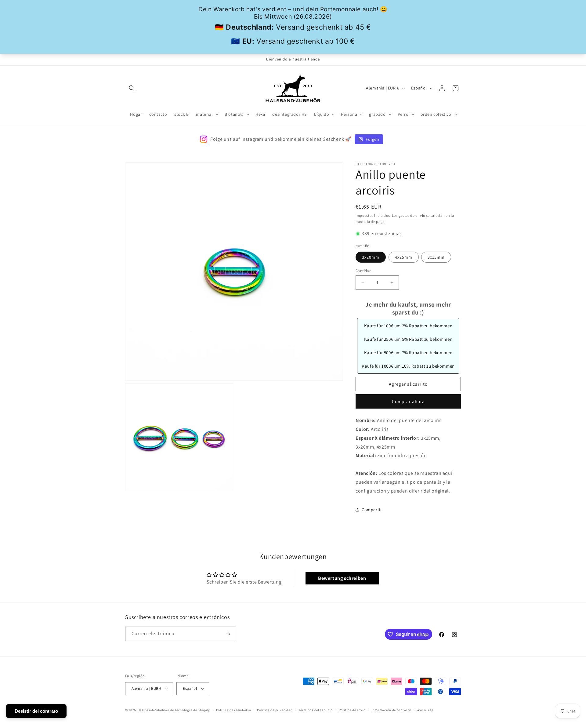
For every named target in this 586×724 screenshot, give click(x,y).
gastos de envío (412, 215)
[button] (132, 88)
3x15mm (436, 257)
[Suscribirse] (228, 634)
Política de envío (352, 710)
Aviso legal (426, 710)
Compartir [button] (372, 509)
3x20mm (370, 257)
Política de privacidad (274, 710)
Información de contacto (391, 710)
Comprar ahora (408, 401)
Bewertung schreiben (342, 578)
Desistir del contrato (36, 711)
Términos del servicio (315, 710)
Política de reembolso (233, 710)
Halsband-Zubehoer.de (156, 710)
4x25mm (403, 257)
